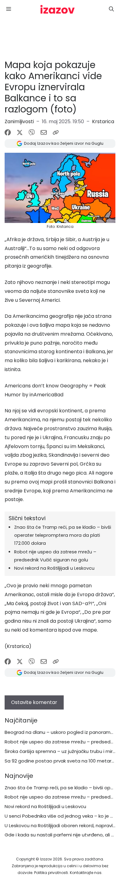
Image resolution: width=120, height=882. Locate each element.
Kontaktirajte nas (86, 872)
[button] (111, 9)
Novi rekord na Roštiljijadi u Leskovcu (54, 568)
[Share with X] (20, 132)
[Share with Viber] (32, 132)
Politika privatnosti (51, 872)
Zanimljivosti (19, 121)
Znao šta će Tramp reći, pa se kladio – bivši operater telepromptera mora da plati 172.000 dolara (62, 535)
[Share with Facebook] (8, 132)
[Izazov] (57, 9)
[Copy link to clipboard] (56, 132)
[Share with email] (44, 132)
